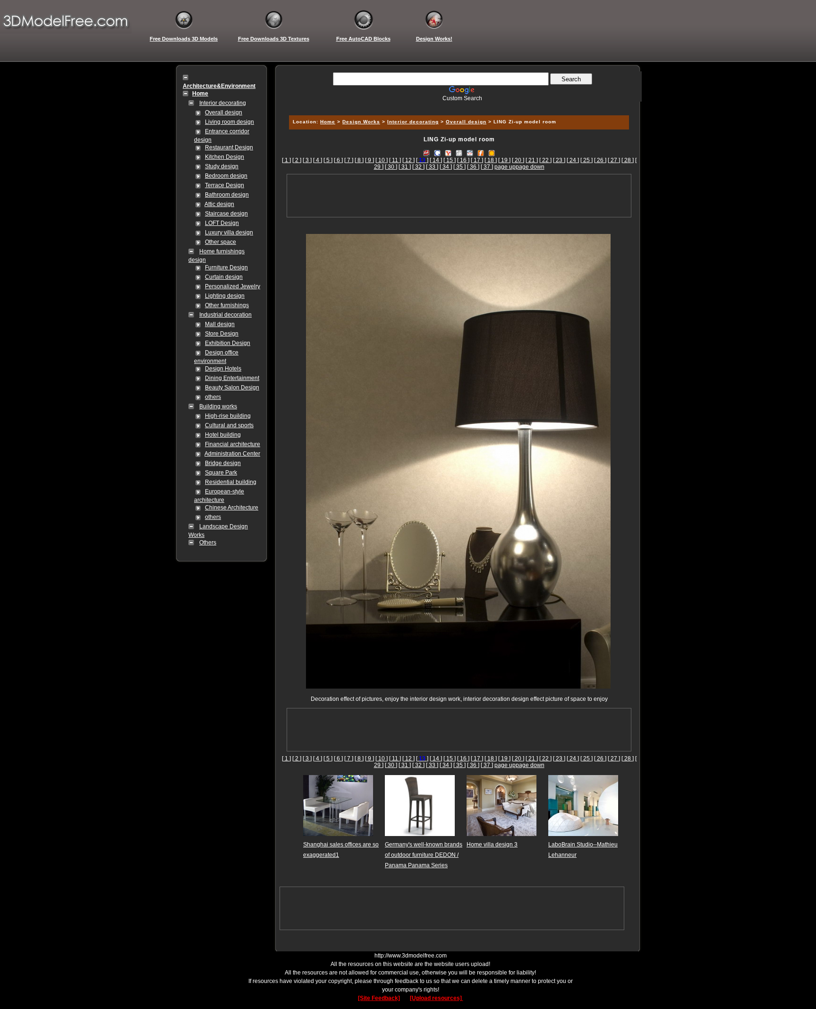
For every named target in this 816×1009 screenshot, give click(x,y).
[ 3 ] (307, 160)
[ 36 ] (473, 167)
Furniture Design (226, 267)
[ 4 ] (317, 160)
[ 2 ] (296, 160)
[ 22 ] (545, 160)
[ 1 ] (286, 160)
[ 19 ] (504, 160)
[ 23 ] (559, 160)
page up (505, 167)
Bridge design (223, 463)
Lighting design (225, 296)
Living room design (229, 122)
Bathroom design (227, 194)
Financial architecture (232, 444)
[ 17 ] (477, 160)
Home (327, 121)
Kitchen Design (224, 157)
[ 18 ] (490, 160)
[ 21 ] (532, 160)
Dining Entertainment (232, 378)
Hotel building (223, 434)
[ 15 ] (449, 160)
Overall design (223, 112)
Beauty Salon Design (232, 387)
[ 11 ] (395, 160)
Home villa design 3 (492, 844)
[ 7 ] (348, 160)
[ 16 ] (463, 160)
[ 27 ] (614, 160)
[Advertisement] (457, 105)
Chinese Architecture (231, 507)
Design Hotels (223, 368)
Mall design (220, 324)
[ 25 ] (586, 160)
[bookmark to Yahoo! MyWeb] (448, 152)
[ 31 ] (405, 167)
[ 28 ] (627, 160)
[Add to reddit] (470, 152)
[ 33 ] (432, 167)
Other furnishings (227, 305)
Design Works (361, 121)
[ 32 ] (418, 167)
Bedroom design (226, 175)
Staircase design (226, 213)
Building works (218, 406)
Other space (220, 242)
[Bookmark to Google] (437, 152)
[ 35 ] (459, 167)
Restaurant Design (229, 147)
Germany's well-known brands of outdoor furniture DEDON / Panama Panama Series (423, 855)
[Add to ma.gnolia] (491, 152)
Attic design (219, 204)
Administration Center (232, 453)
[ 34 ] (446, 167)
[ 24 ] (573, 160)
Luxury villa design (229, 232)
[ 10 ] (381, 160)
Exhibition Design (227, 343)
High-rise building (228, 416)
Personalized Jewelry (232, 286)
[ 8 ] (359, 160)
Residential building (230, 482)
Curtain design (224, 277)
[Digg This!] (459, 152)
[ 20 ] (518, 160)
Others (207, 542)
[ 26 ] (600, 160)
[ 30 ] (391, 167)
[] (422, 160)
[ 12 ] (408, 160)
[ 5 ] (327, 160)
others (213, 397)
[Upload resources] (436, 998)
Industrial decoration (225, 314)
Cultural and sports (229, 425)
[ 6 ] (338, 160)
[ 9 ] (369, 160)
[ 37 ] (487, 167)
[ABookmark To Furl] (480, 152)
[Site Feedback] (379, 998)
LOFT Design (222, 223)
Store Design (221, 333)
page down (530, 167)
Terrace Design (224, 185)
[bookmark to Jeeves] (426, 152)
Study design (221, 166)
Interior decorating (222, 103)
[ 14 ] (436, 160)
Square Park (221, 472)
